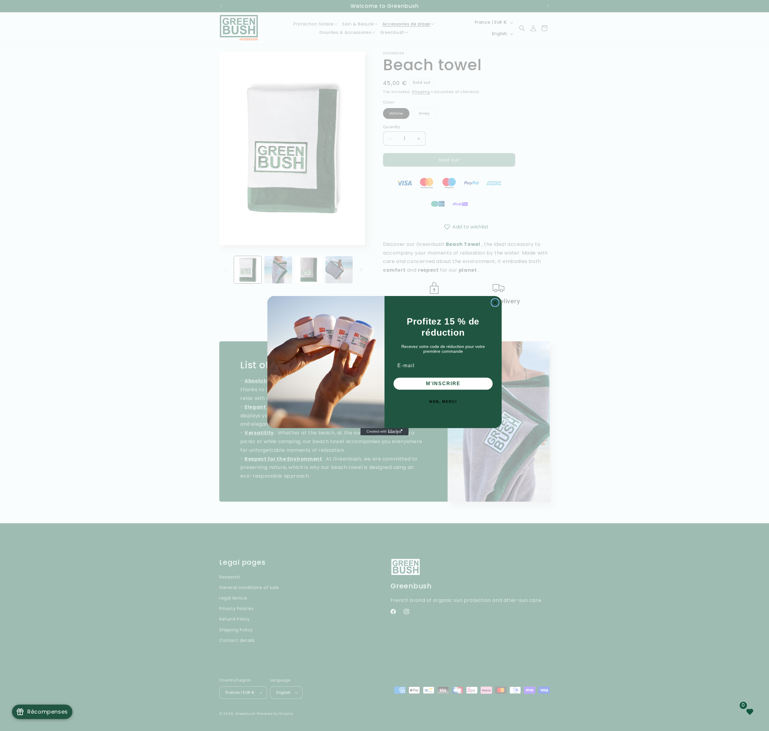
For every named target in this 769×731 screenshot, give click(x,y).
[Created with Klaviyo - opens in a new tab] (384, 431)
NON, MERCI (443, 402)
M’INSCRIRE (443, 383)
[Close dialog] (495, 302)
